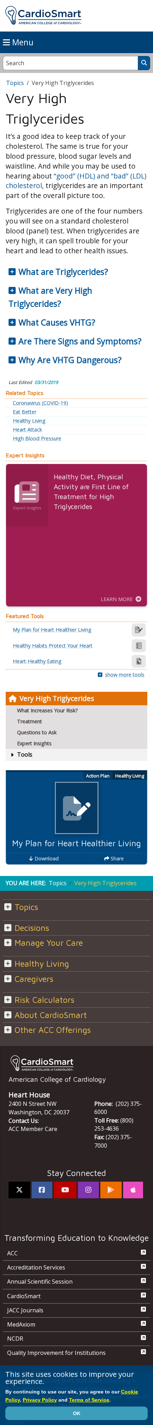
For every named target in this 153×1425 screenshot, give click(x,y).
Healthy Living (29, 421)
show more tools (124, 674)
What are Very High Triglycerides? (50, 297)
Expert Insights (34, 743)
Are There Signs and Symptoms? (80, 341)
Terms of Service (89, 1400)
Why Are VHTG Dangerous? (70, 360)
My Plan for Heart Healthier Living (76, 843)
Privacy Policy (40, 1400)
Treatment (29, 721)
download (46, 858)
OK (76, 1413)
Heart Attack (27, 429)
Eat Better (24, 412)
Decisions (32, 928)
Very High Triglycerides (57, 698)
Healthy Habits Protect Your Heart (53, 646)
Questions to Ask (37, 732)
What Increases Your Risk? (47, 710)
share (116, 858)
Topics (15, 83)
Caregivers (34, 979)
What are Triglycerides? (63, 271)
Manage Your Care (49, 943)
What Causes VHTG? (57, 322)
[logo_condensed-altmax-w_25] (76, 1063)
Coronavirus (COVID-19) (40, 403)
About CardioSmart (51, 1015)
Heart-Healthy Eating (37, 661)
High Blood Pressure (37, 438)
